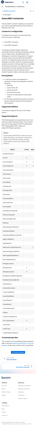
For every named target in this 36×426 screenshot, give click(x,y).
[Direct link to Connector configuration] (24, 31)
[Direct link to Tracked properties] (19, 338)
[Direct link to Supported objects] (18, 116)
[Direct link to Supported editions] (19, 107)
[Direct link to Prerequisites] (14, 76)
